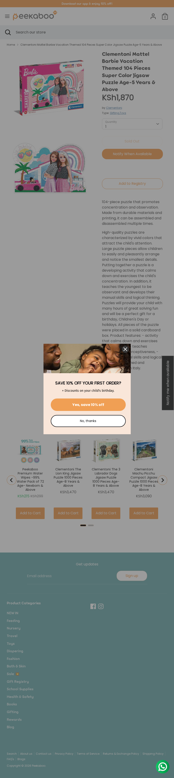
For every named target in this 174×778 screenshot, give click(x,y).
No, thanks (88, 421)
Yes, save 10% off (88, 404)
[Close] (125, 349)
